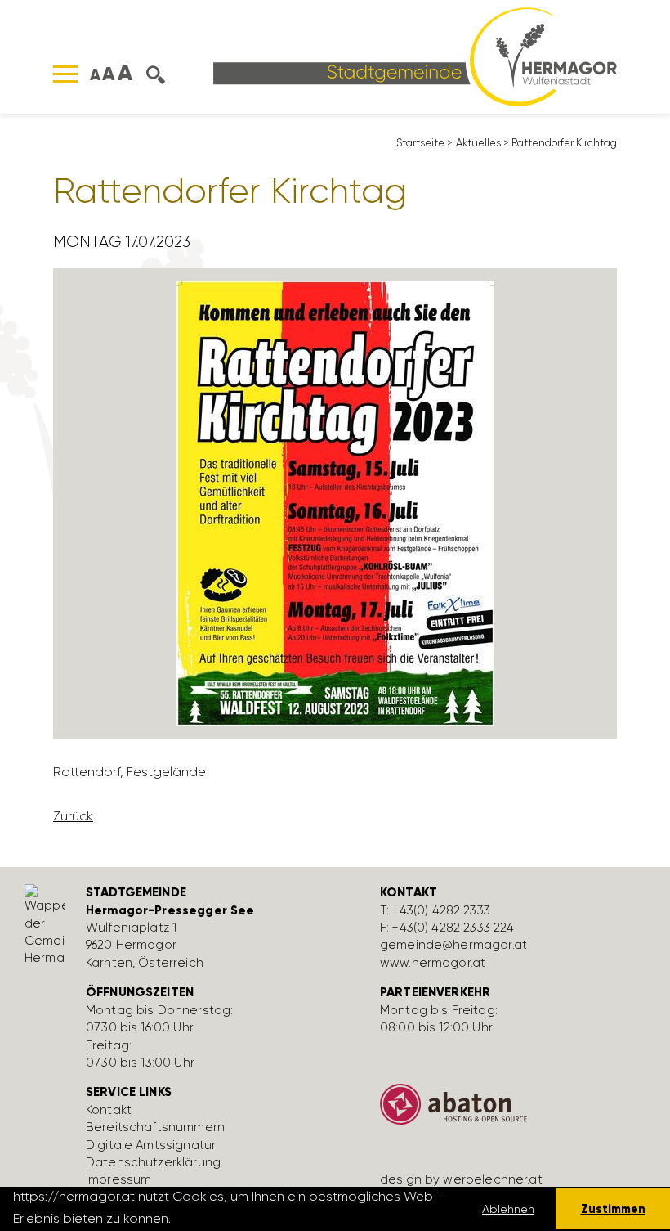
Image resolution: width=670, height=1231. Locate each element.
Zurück (73, 816)
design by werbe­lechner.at (461, 1179)
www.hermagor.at (432, 962)
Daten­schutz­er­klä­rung (153, 1162)
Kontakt (109, 1110)
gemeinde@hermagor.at (453, 944)
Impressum (118, 1179)
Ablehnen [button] (508, 1208)
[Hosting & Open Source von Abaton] (515, 1110)
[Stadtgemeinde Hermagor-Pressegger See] (415, 55)
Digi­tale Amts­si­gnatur (151, 1145)
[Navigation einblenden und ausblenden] (65, 74)
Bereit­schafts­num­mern (155, 1127)
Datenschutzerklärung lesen (263, 1218)
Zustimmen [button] (613, 1209)
